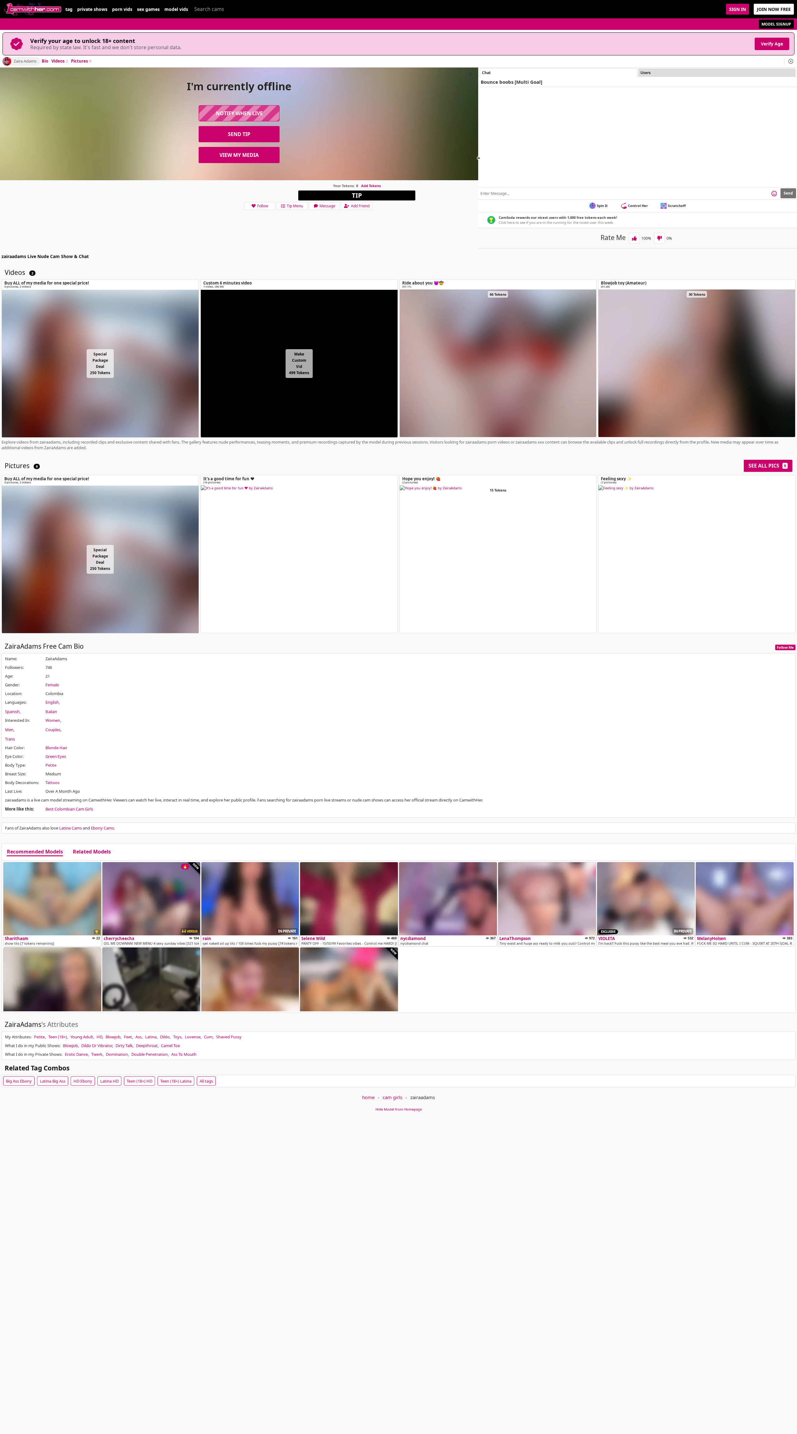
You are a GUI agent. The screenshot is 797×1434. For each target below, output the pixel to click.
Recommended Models (35, 852)
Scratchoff (677, 205)
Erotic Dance (76, 1054)
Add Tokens (371, 185)
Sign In (737, 9)
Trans (10, 739)
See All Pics (767, 465)
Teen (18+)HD (139, 1081)
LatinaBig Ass (52, 1081)
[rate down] (659, 238)
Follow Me (785, 647)
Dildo (165, 1037)
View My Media (239, 155)
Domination (117, 1054)
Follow (262, 206)
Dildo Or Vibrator (96, 1045)
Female (52, 685)
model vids (176, 9)
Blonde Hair (56, 747)
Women (52, 720)
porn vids (122, 9)
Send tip (239, 134)
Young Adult (81, 1037)
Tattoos (52, 782)
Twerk (96, 1054)
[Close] (791, 61)
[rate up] (634, 238)
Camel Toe (170, 1045)
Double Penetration (149, 1054)
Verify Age (772, 44)
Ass (138, 1037)
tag (69, 9)
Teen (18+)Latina (175, 1081)
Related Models (92, 852)
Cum (208, 1037)
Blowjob (113, 1037)
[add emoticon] (774, 193)
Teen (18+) (57, 1037)
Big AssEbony (19, 1081)
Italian (51, 711)
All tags (206, 1081)
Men (9, 729)
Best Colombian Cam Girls (69, 809)
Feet (128, 1037)
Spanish (12, 711)
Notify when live (239, 113)
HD (99, 1037)
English (52, 702)
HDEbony (82, 1081)
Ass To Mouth (183, 1054)
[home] (32, 9)
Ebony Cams (102, 828)
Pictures (81, 61)
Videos (59, 61)
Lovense (192, 1037)
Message (327, 206)
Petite (50, 765)
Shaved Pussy (229, 1037)
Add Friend (360, 206)
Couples (52, 729)
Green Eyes (55, 756)
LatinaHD (109, 1081)
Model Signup (776, 24)
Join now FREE (774, 9)
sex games (148, 9)
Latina (151, 1037)
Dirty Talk (124, 1045)
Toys (177, 1037)
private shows (92, 9)
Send (788, 193)
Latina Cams (70, 828)
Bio (45, 61)
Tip (357, 195)
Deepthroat (147, 1045)
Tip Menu (295, 206)
